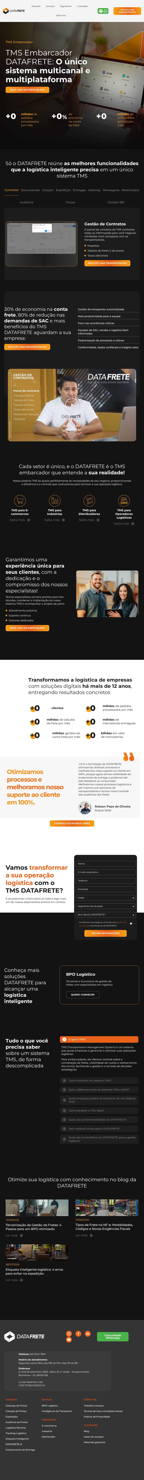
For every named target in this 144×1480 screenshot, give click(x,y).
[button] (72, 405)
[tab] (11, 190)
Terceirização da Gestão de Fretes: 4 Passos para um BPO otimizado (33, 1227)
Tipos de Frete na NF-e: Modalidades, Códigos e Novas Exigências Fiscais (104, 1227)
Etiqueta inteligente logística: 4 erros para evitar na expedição (34, 1271)
